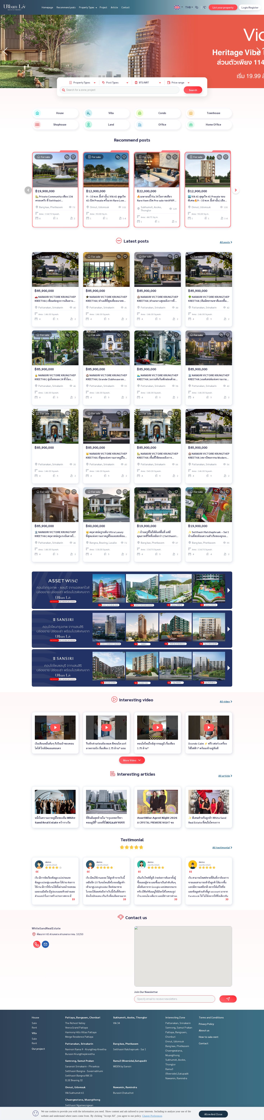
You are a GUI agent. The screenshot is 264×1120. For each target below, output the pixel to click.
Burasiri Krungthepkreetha (80, 1053)
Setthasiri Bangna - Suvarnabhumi (84, 1071)
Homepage (47, 7)
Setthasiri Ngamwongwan (79, 1105)
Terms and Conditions (211, 1017)
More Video (129, 760)
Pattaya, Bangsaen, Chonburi (82, 1017)
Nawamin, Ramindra (125, 1087)
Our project (38, 1048)
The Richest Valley (75, 1023)
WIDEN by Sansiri (122, 1066)
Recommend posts (66, 7)
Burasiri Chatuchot (123, 1092)
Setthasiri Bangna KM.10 (78, 1075)
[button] (258, 51)
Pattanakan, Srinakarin (79, 1043)
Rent (34, 1027)
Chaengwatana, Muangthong (82, 1099)
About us (204, 1030)
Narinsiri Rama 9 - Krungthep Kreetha (85, 1049)
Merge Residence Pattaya (79, 1036)
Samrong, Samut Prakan (79, 1060)
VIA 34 (116, 1023)
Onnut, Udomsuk (75, 1087)
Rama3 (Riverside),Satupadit (130, 1060)
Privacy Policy (206, 1023)
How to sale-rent (208, 1036)
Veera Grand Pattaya (76, 1027)
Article (114, 7)
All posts (225, 242)
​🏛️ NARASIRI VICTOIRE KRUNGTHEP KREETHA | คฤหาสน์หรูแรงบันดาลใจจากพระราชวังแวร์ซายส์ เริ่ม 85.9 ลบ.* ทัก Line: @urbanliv (55, 534)
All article (224, 775)
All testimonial (221, 847)
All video (225, 701)
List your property (223, 7)
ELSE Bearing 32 (74, 1080)
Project (103, 7)
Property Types (87, 7)
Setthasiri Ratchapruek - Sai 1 (129, 1049)
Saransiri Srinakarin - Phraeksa (82, 1066)
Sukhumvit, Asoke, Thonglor (130, 1017)
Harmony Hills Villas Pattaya (80, 1032)
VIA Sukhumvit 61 (74, 1092)
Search (193, 90)
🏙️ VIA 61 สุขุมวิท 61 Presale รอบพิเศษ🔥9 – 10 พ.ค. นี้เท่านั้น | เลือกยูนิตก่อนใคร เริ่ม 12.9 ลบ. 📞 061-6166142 (207, 198)
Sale (34, 1023)
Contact (125, 7)
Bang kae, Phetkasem (125, 1043)
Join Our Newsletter (146, 991)
